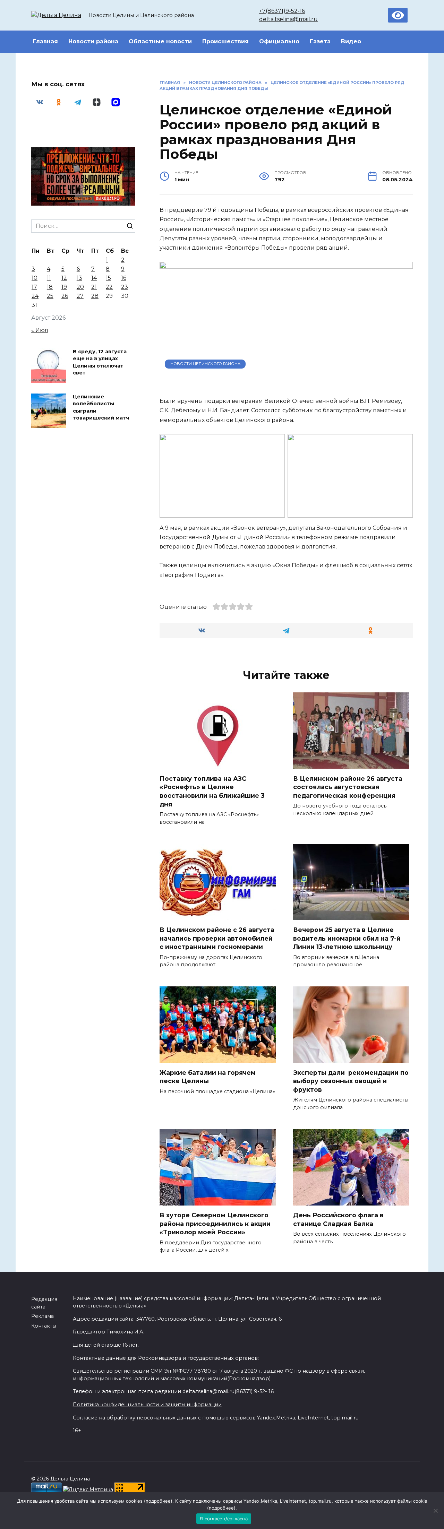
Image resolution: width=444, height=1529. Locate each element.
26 (64, 296)
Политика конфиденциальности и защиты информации (147, 1404)
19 (64, 287)
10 (34, 278)
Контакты (43, 1326)
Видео (351, 41)
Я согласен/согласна (224, 1518)
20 (80, 287)
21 (94, 287)
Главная (45, 41)
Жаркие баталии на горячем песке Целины (208, 1077)
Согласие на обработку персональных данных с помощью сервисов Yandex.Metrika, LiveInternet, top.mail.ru (216, 1418)
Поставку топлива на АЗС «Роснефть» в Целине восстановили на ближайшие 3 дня (212, 791)
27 (80, 296)
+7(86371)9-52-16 (282, 11)
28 (95, 296)
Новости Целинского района (205, 363)
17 (34, 287)
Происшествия (225, 41)
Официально (279, 41)
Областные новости (160, 41)
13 (79, 278)
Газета (320, 41)
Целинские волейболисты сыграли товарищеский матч (101, 407)
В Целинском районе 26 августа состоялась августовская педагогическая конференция (347, 787)
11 (49, 278)
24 (35, 296)
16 (123, 278)
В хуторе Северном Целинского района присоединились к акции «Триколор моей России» (215, 1223)
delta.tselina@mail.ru (288, 19)
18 (50, 287)
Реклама (42, 1316)
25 (50, 296)
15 (108, 278)
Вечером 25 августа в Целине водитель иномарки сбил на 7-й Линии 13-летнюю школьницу (347, 938)
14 (94, 278)
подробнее (158, 1501)
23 (124, 287)
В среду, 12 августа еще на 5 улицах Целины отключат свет (100, 362)
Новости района (93, 41)
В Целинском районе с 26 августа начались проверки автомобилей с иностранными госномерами (217, 938)
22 (109, 287)
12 (64, 278)
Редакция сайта (44, 1303)
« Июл (39, 330)
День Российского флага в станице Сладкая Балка (338, 1219)
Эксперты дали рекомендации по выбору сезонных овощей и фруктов (351, 1081)
